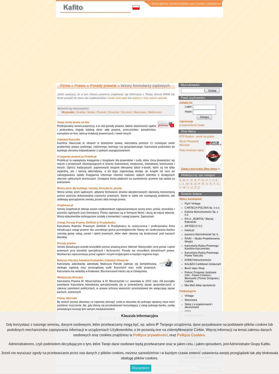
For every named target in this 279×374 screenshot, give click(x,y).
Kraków (81, 112)
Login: (188, 106)
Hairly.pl (189, 230)
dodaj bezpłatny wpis (182, 3)
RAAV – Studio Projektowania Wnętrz (202, 240)
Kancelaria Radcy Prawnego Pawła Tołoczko (202, 254)
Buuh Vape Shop (195, 268)
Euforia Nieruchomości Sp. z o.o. (201, 213)
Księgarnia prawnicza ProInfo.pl (76, 156)
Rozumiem (140, 368)
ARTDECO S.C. (194, 226)
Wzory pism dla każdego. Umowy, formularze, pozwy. (89, 188)
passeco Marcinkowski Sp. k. (202, 234)
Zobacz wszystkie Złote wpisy (199, 168)
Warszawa (140, 112)
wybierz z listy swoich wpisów (149, 98)
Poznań (101, 112)
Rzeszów (113, 112)
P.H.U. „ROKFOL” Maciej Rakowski (199, 220)
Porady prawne (103, 85)
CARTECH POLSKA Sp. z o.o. (202, 207)
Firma (65, 85)
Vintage (189, 295)
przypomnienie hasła (191, 125)
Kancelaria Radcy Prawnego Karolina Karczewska (202, 247)
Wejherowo (155, 112)
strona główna (159, 3)
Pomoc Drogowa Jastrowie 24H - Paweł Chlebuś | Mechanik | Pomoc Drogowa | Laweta (202, 277)
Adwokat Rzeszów (68, 139)
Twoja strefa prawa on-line (73, 122)
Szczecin (126, 112)
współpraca (214, 3)
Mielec (91, 112)
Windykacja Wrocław (70, 277)
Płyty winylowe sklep (191, 150)
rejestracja (186, 121)
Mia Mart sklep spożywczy (200, 285)
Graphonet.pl (65, 205)
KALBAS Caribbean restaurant (203, 264)
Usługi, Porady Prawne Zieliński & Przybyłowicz (86, 222)
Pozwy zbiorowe (67, 298)
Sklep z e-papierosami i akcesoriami (199, 306)
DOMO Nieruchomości (198, 259)
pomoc (201, 3)
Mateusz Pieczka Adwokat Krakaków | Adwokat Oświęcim (93, 260)
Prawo (80, 85)
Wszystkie (68, 112)
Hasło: (188, 111)
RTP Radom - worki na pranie (196, 136)
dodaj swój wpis (117, 98)
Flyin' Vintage (193, 203)
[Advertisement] (139, 50)
